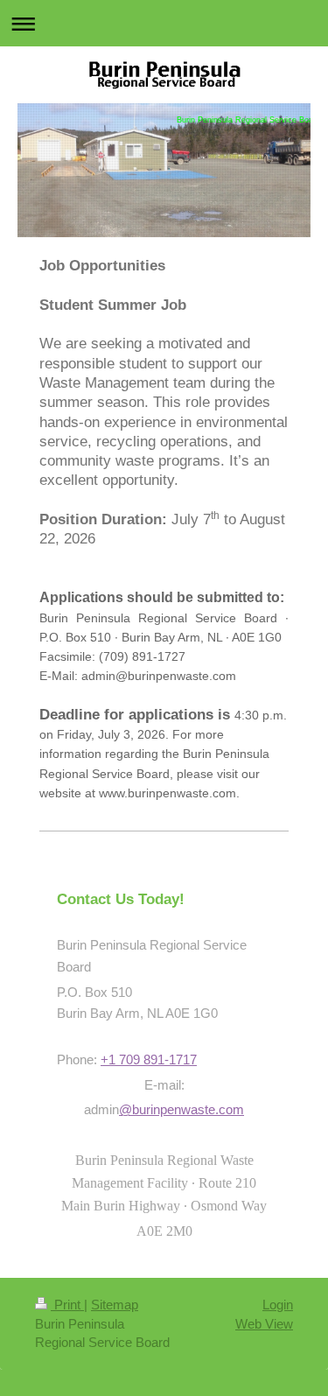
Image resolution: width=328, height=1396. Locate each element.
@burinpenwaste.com (181, 1109)
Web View (264, 1323)
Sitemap (114, 1304)
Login (277, 1304)
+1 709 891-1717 (149, 1059)
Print (67, 1304)
